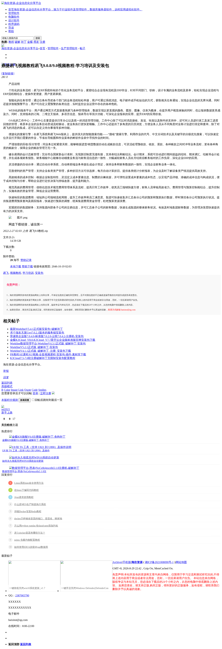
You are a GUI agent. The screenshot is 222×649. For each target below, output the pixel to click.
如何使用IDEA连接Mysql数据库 (31, 547)
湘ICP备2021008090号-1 (159, 562)
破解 (17, 41)
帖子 (82, 48)
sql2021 (5, 409)
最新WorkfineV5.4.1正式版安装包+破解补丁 (36, 328)
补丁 (24, 41)
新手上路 (6, 412)
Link (21, 389)
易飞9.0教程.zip (38, 230)
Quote (27, 389)
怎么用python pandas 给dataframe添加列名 (36, 525)
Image (14, 389)
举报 (6, 370)
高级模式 (6, 386)
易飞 (6, 272)
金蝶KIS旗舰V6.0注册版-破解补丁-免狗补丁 (25, 440)
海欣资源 (137, 562)
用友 (36, 41)
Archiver (117, 562)
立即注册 (45, 393)
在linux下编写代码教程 (26, 490)
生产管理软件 (69, 48)
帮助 (11, 31)
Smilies (42, 389)
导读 (11, 27)
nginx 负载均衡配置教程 (27, 540)
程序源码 (13, 24)
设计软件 (13, 20)
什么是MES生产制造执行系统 (30, 504)
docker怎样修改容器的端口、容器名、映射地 (38, 518)
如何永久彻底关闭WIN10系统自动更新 (23, 461)
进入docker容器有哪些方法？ (29, 533)
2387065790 (22, 595)
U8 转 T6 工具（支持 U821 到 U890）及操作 (26, 450)
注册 (42, 41)
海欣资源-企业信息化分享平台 (19, 48)
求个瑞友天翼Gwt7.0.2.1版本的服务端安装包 (37, 332)
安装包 (39, 272)
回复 (6, 377)
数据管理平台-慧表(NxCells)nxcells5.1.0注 (24, 471)
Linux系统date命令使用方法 (29, 483)
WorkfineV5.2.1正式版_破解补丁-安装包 (34, 347)
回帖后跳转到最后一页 (48, 399)
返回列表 (6, 382)
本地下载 (15, 266)
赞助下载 (27, 266)
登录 (35, 393)
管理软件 (13, 13)
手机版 (127, 562)
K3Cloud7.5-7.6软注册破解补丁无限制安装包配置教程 (42, 358)
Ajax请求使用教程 (23, 497)
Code (35, 389)
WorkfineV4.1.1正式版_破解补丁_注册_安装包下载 (40, 350)
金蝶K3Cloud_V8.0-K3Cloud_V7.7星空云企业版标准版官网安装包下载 (52, 339)
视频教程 (15, 272)
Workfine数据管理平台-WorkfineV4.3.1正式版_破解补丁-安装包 (48, 343)
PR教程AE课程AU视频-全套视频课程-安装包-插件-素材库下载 (48, 354)
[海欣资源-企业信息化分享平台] (21, 3)
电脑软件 (13, 16)
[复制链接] (7, 73)
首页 (75, 9)
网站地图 (181, 562)
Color (7, 389)
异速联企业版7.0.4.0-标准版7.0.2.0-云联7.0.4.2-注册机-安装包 (47, 336)
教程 (11, 41)
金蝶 (30, 41)
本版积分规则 (9, 399)
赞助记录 (26, 260)
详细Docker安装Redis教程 (27, 511)
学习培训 (28, 272)
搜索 (38, 38)
